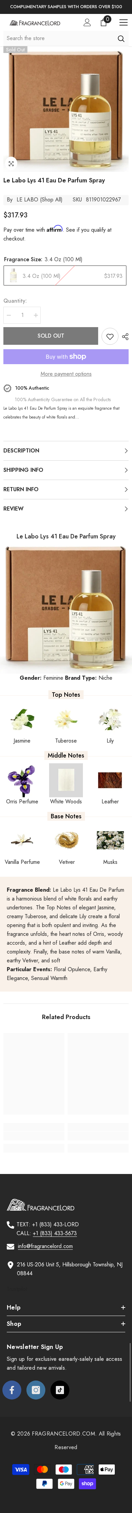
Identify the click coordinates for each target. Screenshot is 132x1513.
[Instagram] (35, 1402)
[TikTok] (59, 1402)
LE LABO (27, 199)
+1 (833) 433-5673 (55, 1233)
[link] (33, 1136)
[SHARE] (123, 336)
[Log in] (87, 22)
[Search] (121, 38)
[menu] (123, 22)
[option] (66, 7)
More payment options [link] (66, 374)
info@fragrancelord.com (45, 1246)
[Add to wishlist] (110, 336)
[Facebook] (11, 1402)
